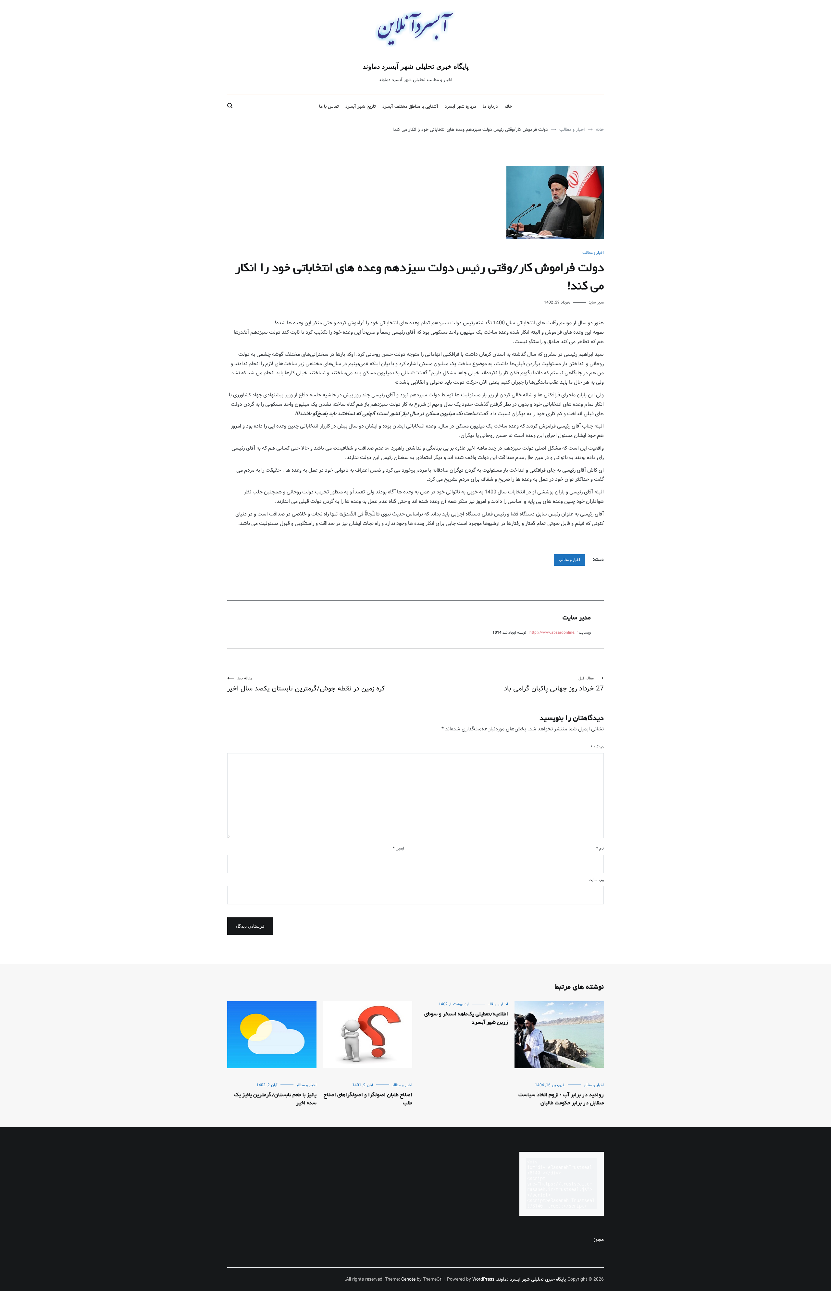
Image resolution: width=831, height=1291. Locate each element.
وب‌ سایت (596, 880)
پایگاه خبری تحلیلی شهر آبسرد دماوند (416, 66)
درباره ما (490, 106)
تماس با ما (329, 106)
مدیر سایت (596, 302)
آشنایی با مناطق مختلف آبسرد (410, 106)
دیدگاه (597, 747)
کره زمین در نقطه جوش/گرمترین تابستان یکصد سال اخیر (306, 684)
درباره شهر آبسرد (460, 106)
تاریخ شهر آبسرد (360, 106)
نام (600, 848)
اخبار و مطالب (593, 253)
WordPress (483, 1279)
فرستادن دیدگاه (250, 926)
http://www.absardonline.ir (553, 632)
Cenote (408, 1279)
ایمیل (398, 848)
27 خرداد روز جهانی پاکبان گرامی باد (554, 684)
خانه (508, 106)
